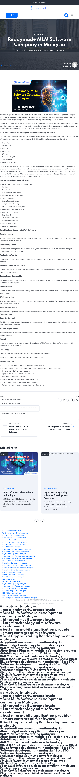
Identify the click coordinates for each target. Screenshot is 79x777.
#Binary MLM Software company (11, 399)
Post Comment (18, 66)
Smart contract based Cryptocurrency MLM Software (18, 429)
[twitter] (64, 400)
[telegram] (73, 400)
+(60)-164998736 (40, 2)
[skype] (77, 400)
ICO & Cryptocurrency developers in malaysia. (39, 604)
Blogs (24, 50)
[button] (36, 521)
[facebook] (60, 400)
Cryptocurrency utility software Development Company (56, 495)
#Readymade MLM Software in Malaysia (13, 413)
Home (17, 50)
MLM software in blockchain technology (18, 494)
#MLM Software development (11, 403)
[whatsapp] (68, 400)
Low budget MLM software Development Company (58, 428)
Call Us (11, 15)
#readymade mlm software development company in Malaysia (20, 409)
